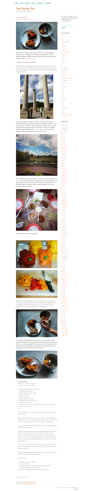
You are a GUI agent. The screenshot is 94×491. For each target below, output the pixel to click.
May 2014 (63, 164)
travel (62, 103)
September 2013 (64, 181)
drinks (62, 59)
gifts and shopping (65, 69)
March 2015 (63, 143)
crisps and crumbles (65, 52)
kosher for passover (65, 80)
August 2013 (63, 183)
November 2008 (64, 305)
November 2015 (64, 128)
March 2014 (63, 168)
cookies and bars (64, 50)
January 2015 (64, 147)
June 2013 (63, 188)
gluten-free (63, 71)
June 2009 (63, 290)
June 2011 (63, 239)
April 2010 (63, 269)
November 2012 (64, 202)
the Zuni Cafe (45, 301)
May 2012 (63, 215)
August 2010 (63, 260)
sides (62, 91)
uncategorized (64, 106)
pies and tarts (64, 86)
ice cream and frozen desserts (67, 78)
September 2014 (64, 155)
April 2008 (63, 320)
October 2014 (64, 153)
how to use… (64, 76)
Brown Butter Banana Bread (29, 483)
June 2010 (63, 264)
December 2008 (64, 303)
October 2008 (64, 307)
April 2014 (63, 166)
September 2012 (64, 207)
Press (33, 3)
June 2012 (63, 213)
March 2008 (63, 322)
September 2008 (64, 309)
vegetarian (63, 112)
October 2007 (64, 333)
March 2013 (63, 194)
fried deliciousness (65, 67)
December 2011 (64, 226)
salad (62, 88)
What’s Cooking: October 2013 (28, 482)
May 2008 (63, 318)
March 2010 (63, 271)
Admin (76, 489)
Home (16, 3)
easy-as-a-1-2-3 (64, 61)
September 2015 (64, 130)
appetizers (63, 35)
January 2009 (64, 301)
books (62, 37)
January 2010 (64, 275)
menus (62, 84)
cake (62, 44)
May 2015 (63, 138)
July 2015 (63, 134)
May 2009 (63, 292)
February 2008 (64, 324)
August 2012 (63, 209)
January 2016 (64, 123)
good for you (63, 74)
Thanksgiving (64, 99)
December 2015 (64, 126)
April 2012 (63, 217)
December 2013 (64, 175)
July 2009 (63, 288)
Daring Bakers (64, 54)
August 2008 (63, 311)
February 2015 (64, 145)
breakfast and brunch (65, 41)
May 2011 (63, 241)
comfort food (63, 46)
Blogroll (40, 3)
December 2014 (64, 149)
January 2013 (64, 198)
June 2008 (63, 316)
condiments (63, 48)
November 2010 (64, 254)
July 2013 (63, 185)
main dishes (63, 82)
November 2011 (64, 228)
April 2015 (63, 141)
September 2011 (64, 232)
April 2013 (63, 192)
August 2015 (63, 132)
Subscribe (47, 3)
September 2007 (64, 335)
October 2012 (64, 205)
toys (62, 101)
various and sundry (65, 108)
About (22, 3)
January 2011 (64, 250)
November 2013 (64, 177)
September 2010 (64, 258)
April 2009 (63, 294)
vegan (62, 110)
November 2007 (64, 331)
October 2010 (64, 256)
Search (28, 3)
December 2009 (64, 277)
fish (62, 65)
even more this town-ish (30, 58)
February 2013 (64, 196)
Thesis (76, 487)
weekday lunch (64, 116)
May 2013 (63, 190)
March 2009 (63, 297)
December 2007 (64, 329)
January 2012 (64, 224)
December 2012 (64, 200)
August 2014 (63, 158)
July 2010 (63, 262)
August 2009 (63, 286)
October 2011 (64, 230)
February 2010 (64, 273)
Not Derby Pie (25, 8)
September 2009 (64, 284)
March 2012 (63, 220)
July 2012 (63, 211)
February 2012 (64, 222)
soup (62, 95)
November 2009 (64, 279)
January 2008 (64, 326)
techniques (63, 97)
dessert (62, 56)
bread (62, 39)
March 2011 (63, 245)
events (62, 63)
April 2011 (63, 243)
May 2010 (63, 267)
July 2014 (63, 160)
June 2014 (63, 162)
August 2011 (63, 235)
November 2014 (64, 151)
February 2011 (64, 247)
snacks (62, 93)
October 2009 (64, 282)
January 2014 (64, 173)
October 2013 (64, 179)
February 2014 (64, 170)
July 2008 (63, 314)
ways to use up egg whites (66, 114)
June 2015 (63, 136)
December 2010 (64, 252)
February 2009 (64, 299)
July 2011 (63, 237)
